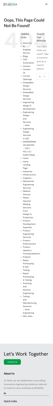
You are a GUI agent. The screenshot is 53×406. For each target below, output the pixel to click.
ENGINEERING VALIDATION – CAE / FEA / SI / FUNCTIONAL (29, 148)
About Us (27, 43)
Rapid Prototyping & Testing (28, 276)
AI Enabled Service (27, 49)
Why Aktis (27, 316)
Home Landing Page (26, 164)
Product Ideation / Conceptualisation (31, 250)
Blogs (25, 56)
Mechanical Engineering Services (28, 184)
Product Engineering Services (28, 233)
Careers (26, 66)
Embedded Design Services (28, 86)
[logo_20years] (10, 3)
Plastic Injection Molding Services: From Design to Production (28, 207)
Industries (27, 171)
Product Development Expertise (29, 224)
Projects (27, 257)
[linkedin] (5, 393)
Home (25, 158)
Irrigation (27, 178)
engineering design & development (29, 105)
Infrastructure (29, 174)
